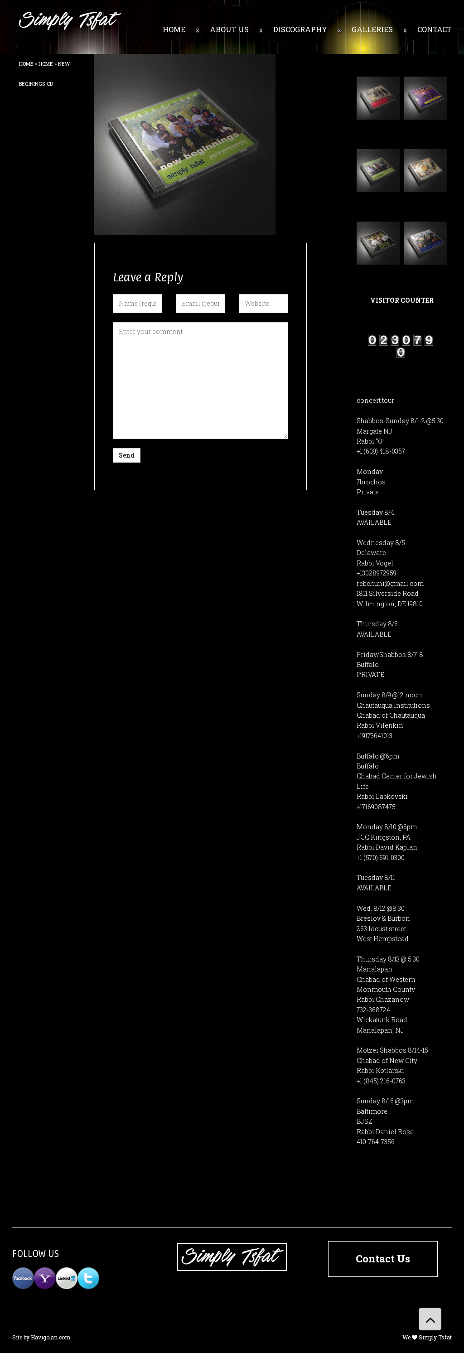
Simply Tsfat (435, 1337)
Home (26, 63)
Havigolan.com (50, 1337)
